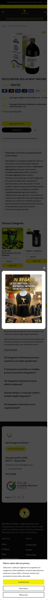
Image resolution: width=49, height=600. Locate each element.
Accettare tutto (23, 582)
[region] (23, 579)
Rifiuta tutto (23, 595)
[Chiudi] (44, 268)
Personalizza (23, 588)
